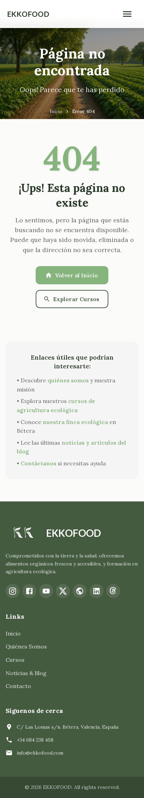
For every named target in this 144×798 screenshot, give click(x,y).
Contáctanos (38, 463)
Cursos (15, 659)
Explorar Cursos (76, 299)
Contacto (18, 685)
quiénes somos (68, 380)
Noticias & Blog (26, 672)
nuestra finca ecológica (75, 421)
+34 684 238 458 (35, 740)
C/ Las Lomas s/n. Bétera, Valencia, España (67, 727)
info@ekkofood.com (40, 753)
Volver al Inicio (76, 275)
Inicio (56, 111)
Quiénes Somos (26, 646)
